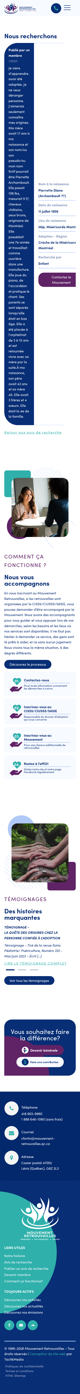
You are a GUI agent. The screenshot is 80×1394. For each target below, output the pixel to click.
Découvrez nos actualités (23, 1306)
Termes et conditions (19, 1371)
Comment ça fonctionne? (23, 1281)
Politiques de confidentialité (24, 1366)
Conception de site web (47, 1353)
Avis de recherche (18, 1262)
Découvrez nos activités (22, 1299)
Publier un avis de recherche (26, 1268)
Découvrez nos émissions (23, 1312)
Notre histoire (14, 1255)
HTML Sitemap (15, 1375)
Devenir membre (17, 1274)
